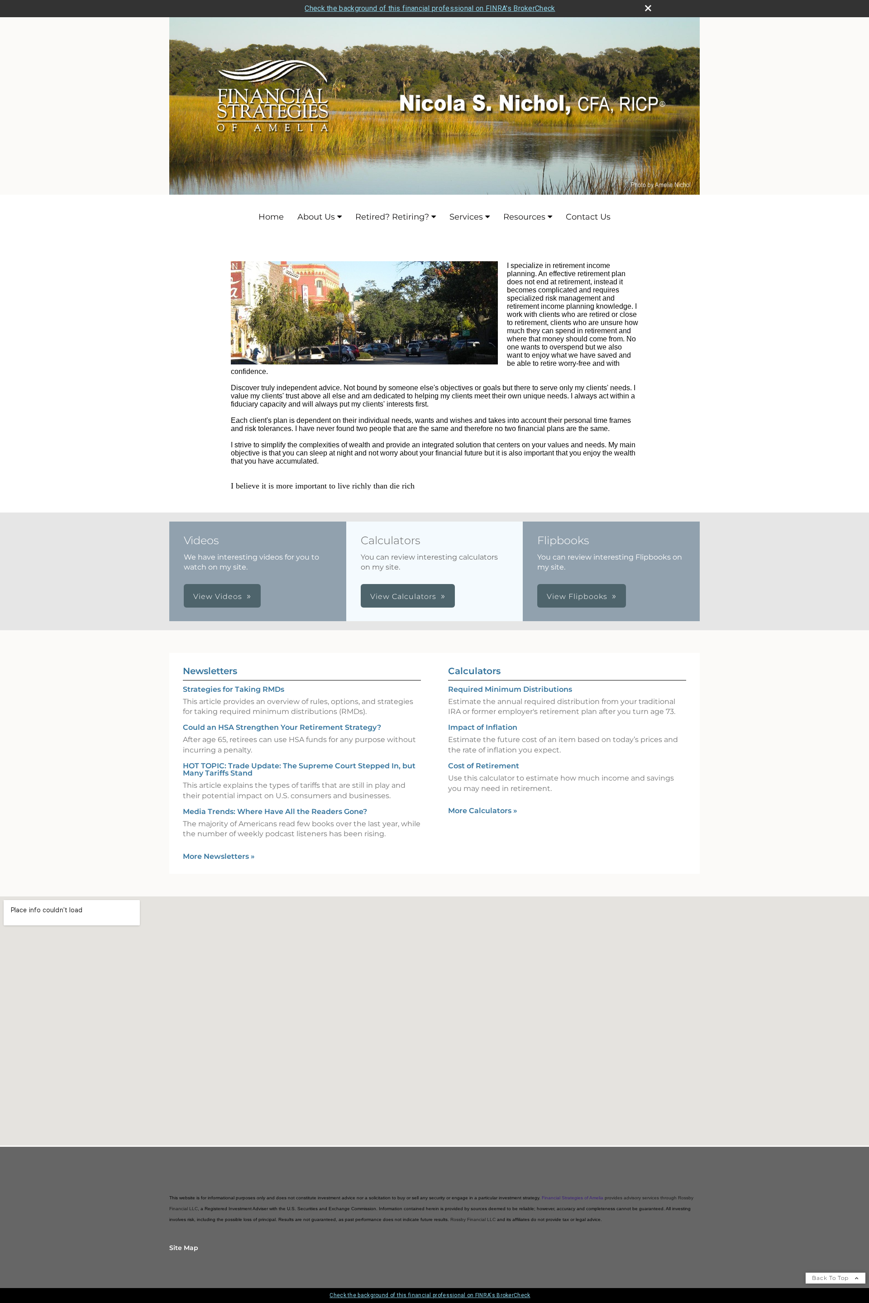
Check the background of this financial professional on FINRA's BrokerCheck (430, 8)
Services (466, 217)
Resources (524, 217)
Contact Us (588, 217)
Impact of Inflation (482, 727)
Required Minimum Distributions (510, 689)
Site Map (183, 1248)
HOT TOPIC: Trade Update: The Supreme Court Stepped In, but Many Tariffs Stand (299, 769)
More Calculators (482, 810)
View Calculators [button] (403, 596)
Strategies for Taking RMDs (233, 689)
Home (271, 217)
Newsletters (210, 671)
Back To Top (831, 1277)
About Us (316, 217)
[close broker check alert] (648, 8)
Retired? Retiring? (392, 217)
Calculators (474, 671)
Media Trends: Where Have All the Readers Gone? (275, 811)
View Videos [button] (217, 596)
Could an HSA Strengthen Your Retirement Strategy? (282, 727)
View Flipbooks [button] (577, 596)
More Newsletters (219, 856)
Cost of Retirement (483, 766)
